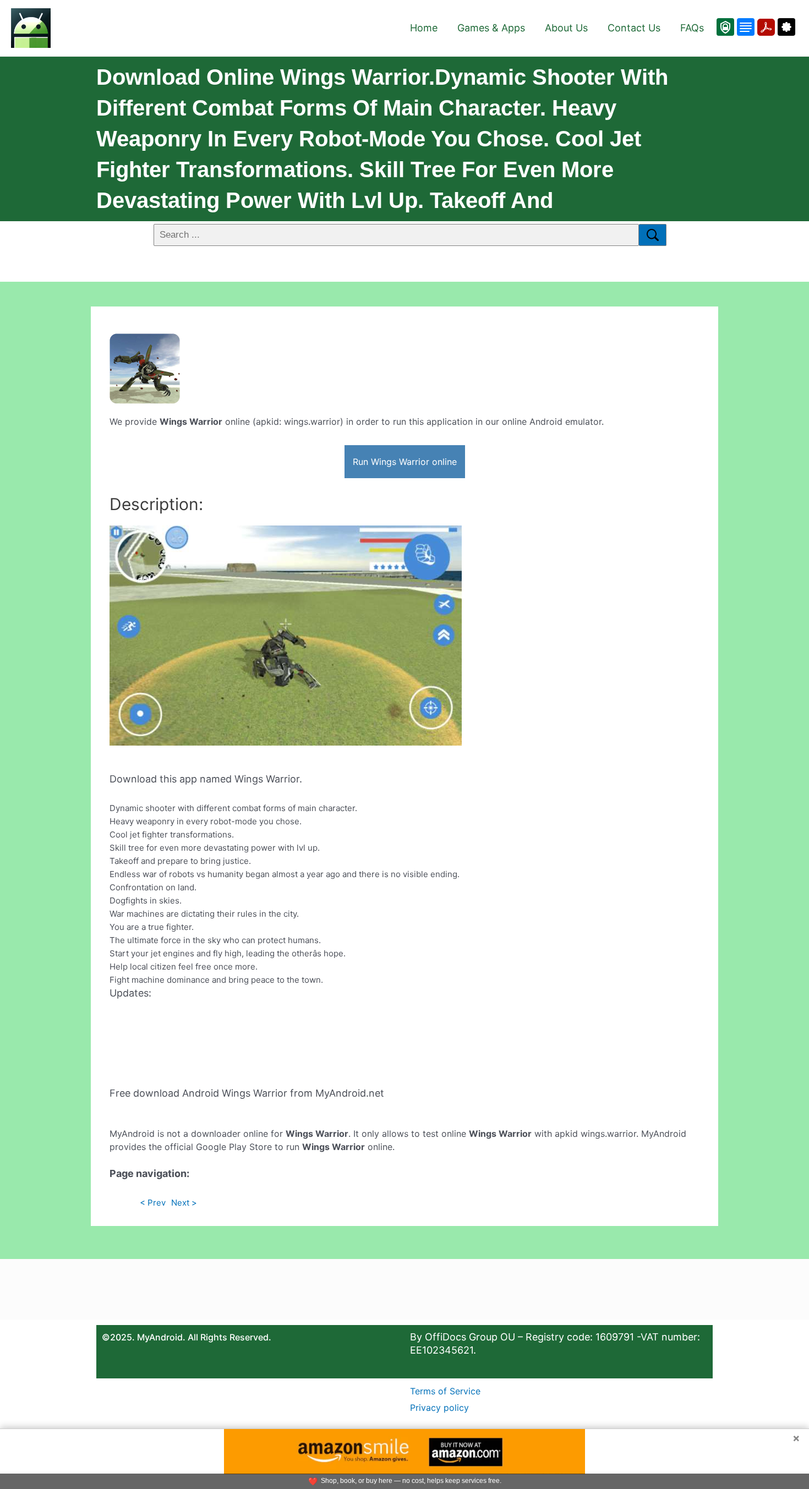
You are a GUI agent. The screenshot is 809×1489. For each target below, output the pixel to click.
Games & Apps (491, 28)
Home (424, 28)
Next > (184, 1202)
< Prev (153, 1202)
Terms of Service (445, 1391)
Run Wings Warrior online (405, 461)
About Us (566, 28)
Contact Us (634, 28)
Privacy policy (439, 1407)
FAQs (692, 28)
